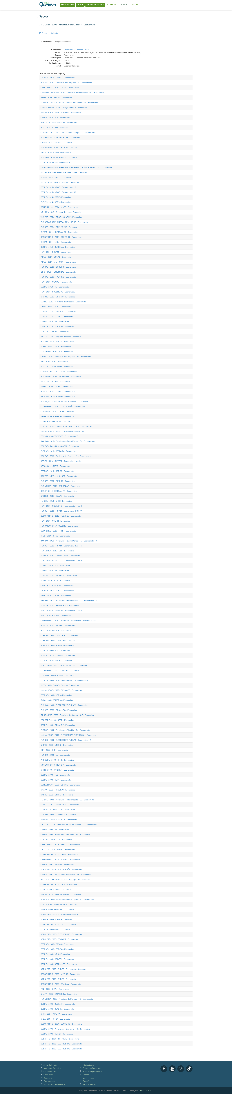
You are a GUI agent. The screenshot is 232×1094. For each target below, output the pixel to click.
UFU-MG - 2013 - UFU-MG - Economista (58, 297)
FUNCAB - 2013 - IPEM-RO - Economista (58, 277)
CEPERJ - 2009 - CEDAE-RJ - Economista (59, 640)
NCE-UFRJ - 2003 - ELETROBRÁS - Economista (61, 1044)
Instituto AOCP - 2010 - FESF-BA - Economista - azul (63, 431)
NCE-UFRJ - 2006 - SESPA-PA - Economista (59, 914)
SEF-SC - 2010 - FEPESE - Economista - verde (61, 461)
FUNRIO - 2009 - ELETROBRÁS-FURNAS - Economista (64, 705)
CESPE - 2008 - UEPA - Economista (56, 780)
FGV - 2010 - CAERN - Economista (55, 521)
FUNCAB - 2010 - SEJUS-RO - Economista (59, 576)
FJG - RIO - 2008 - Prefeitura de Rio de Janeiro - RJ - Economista (69, 825)
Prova (44, 33)
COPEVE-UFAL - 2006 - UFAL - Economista (59, 904)
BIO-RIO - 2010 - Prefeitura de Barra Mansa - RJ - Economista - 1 (69, 441)
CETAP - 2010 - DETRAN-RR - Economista (59, 491)
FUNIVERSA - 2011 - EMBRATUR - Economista (61, 376)
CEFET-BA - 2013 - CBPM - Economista (57, 327)
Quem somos (88, 1078)
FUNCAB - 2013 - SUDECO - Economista (58, 267)
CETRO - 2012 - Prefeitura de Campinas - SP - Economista (66, 356)
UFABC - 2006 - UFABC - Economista (56, 919)
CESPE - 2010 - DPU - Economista (55, 566)
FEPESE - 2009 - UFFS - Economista (56, 695)
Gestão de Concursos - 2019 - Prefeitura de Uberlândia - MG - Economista (72, 93)
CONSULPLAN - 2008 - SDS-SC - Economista (60, 785)
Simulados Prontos (95, 4)
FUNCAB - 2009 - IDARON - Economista (58, 655)
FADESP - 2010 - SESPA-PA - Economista (58, 451)
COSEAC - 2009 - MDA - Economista (56, 660)
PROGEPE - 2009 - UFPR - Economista (57, 720)
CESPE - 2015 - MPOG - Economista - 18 (58, 187)
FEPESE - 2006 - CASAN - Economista (57, 944)
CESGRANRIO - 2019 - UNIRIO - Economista (60, 88)
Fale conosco (49, 1081)
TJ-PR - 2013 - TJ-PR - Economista (56, 307)
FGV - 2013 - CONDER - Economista (56, 282)
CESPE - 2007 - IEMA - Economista (56, 889)
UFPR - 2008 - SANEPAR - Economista (57, 770)
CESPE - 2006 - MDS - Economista (55, 954)
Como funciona (50, 1071)
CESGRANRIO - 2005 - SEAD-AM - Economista (61, 984)
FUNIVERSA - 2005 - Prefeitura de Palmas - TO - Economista (67, 999)
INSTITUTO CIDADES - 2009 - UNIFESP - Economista (64, 665)
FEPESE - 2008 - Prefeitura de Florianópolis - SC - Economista (67, 800)
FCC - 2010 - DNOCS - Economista (56, 630)
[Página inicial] (47, 5)
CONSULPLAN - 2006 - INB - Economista (58, 924)
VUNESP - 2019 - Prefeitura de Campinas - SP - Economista (66, 83)
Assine (135, 4)
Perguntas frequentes (92, 1068)
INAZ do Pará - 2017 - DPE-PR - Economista (60, 147)
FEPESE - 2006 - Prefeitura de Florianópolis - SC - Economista (67, 899)
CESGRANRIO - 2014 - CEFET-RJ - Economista (61, 237)
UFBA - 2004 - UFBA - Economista (55, 1019)
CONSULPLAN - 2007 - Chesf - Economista (59, 854)
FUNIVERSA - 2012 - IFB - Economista (57, 351)
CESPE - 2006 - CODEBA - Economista (57, 959)
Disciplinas (48, 1078)
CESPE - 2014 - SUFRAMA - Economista (58, 247)
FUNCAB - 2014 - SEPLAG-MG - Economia (59, 227)
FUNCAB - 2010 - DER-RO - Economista (58, 481)
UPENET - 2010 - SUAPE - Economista (57, 496)
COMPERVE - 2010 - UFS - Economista (57, 411)
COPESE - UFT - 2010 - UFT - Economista (59, 476)
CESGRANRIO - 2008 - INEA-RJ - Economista (60, 845)
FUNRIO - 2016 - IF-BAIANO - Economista (59, 157)
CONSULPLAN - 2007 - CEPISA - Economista (60, 884)
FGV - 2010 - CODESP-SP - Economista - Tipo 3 (61, 561)
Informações (47, 42)
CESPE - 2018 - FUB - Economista (55, 117)
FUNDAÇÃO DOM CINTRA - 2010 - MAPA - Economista (64, 401)
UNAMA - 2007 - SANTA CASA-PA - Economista (61, 894)
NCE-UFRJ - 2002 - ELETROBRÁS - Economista (61, 1049)
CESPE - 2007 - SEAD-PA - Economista (57, 864)
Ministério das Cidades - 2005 (76, 50)
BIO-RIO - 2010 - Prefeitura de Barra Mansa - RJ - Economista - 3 (69, 541)
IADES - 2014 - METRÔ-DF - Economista (58, 262)
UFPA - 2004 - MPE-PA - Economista (56, 1014)
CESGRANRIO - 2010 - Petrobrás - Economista (61, 516)
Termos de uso (89, 1084)
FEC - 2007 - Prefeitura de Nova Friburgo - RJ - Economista (66, 879)
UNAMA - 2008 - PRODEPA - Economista (58, 790)
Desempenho (67, 4)
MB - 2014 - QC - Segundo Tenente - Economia (61, 212)
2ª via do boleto (50, 1065)
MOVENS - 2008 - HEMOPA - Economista (58, 765)
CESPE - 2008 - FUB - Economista (55, 775)
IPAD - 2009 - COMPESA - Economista (57, 700)
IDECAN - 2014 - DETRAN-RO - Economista (59, 232)
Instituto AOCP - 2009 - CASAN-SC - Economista (61, 690)
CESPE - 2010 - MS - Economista (55, 571)
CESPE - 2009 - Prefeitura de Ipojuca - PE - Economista (64, 680)
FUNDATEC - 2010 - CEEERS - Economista (59, 526)
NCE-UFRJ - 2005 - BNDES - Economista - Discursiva (63, 969)
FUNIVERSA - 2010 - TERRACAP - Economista (61, 486)
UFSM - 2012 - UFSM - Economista (56, 347)
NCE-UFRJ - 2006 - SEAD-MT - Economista (59, 939)
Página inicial (88, 1065)
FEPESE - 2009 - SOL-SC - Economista (57, 645)
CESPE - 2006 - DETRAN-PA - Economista (59, 964)
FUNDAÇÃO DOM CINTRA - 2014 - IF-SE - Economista (64, 222)
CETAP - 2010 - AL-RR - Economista (56, 421)
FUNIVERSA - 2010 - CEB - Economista (57, 551)
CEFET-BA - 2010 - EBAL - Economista (57, 586)
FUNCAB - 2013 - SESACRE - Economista (58, 312)
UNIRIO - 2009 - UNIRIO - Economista (57, 745)
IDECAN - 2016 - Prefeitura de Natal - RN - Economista (64, 172)
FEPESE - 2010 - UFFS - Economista (56, 501)
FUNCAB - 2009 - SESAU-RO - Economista (59, 710)
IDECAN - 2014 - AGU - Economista (56, 242)
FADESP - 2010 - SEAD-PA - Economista (58, 396)
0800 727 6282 (146, 1091)
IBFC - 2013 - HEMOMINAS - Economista (58, 272)
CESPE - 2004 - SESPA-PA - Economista (58, 1004)
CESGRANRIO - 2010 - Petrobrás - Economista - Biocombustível (68, 620)
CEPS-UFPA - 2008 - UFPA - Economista (58, 810)
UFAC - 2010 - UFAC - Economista (55, 466)
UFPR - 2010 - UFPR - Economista (55, 581)
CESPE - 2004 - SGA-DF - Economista (57, 1034)
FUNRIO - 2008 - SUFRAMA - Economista (58, 815)
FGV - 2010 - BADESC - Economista (56, 615)
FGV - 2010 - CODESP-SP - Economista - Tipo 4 (61, 506)
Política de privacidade (92, 1071)
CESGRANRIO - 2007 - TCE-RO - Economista (60, 859)
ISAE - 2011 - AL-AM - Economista (55, 381)
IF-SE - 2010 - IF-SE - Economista (55, 536)
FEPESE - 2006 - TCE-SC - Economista (57, 949)
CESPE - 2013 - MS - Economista (55, 322)
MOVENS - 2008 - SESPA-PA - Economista (59, 820)
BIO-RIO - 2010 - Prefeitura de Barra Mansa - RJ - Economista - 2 (69, 600)
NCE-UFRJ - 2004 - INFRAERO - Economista (60, 1039)
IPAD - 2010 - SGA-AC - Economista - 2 (57, 596)
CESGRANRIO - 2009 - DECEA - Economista (60, 670)
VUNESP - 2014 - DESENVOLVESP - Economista (61, 217)
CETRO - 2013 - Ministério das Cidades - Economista (63, 302)
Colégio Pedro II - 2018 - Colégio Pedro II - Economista (64, 107)
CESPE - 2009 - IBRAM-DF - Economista (58, 725)
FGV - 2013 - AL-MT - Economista (55, 332)
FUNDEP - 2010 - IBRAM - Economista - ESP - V (61, 546)
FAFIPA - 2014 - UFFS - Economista (56, 202)
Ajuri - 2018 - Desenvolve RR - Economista (59, 122)
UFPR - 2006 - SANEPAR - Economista (57, 909)
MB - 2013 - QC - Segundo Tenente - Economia (61, 337)
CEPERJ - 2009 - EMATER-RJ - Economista (59, 635)
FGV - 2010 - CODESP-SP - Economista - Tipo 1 (61, 436)
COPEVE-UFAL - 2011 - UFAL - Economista (59, 371)
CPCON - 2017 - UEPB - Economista (56, 142)
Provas (80, 4)
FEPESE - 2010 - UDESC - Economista (57, 591)
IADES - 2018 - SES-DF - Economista (56, 98)
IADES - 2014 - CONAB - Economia (56, 257)
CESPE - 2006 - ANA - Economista (55, 929)
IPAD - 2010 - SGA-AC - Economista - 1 (57, 416)
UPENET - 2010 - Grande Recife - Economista (60, 556)
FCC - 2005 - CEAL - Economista (55, 989)
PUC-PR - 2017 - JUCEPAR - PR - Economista (60, 137)
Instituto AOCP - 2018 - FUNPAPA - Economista (61, 112)
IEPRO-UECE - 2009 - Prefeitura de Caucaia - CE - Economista (67, 715)
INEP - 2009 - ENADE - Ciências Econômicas (60, 685)
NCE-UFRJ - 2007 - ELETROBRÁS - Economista (61, 869)
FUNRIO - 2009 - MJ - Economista (55, 755)
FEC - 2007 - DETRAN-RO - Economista (58, 849)
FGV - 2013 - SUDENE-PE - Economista (58, 292)
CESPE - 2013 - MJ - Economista (55, 287)
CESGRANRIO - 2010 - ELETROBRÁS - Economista (63, 406)
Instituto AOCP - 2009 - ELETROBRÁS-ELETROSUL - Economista (69, 735)
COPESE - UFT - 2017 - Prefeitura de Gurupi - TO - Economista (68, 132)
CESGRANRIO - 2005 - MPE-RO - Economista (60, 974)
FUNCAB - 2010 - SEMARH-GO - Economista (60, 605)
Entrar (124, 4)
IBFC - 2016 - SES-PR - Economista (56, 152)
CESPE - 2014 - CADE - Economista (56, 197)
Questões (111, 4)
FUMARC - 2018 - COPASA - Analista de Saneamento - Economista (69, 102)
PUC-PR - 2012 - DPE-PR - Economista (57, 342)
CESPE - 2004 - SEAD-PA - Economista (57, 1009)
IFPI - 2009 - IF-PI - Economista (54, 750)
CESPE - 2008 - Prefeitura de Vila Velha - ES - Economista (65, 835)
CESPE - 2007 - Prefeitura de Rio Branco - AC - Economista (66, 874)
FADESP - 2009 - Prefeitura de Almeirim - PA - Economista (65, 730)
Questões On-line (64, 42)
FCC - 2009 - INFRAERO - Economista (57, 675)
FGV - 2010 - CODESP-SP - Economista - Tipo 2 (61, 610)
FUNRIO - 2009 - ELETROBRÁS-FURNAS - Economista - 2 (66, 740)
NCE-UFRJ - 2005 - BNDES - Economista (58, 979)
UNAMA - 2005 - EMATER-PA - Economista (59, 994)
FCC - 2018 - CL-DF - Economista (55, 127)
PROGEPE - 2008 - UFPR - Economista (57, 760)
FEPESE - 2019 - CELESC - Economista (58, 78)
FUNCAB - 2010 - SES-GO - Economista (58, 625)
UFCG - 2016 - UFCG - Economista (56, 177)
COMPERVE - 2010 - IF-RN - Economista (58, 531)
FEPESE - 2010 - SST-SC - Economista (57, 471)
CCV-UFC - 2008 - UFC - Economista (56, 840)
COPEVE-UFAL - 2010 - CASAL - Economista (60, 446)
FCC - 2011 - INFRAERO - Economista (57, 366)
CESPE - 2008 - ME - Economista (55, 830)
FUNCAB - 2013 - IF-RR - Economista (57, 317)
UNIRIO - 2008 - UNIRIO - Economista (57, 795)
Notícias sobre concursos (54, 1084)
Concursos (48, 1075)
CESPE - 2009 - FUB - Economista (55, 650)
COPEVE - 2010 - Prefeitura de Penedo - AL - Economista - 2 (66, 426)
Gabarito (54, 33)
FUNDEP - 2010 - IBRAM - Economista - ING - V (61, 511)
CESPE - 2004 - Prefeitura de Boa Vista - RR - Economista (65, 1029)
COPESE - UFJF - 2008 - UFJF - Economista (60, 805)
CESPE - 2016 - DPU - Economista (55, 162)
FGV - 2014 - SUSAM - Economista (55, 252)
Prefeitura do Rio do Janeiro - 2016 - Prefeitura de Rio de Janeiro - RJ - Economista (76, 167)
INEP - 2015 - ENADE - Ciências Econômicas (60, 182)
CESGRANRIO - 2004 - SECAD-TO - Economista (61, 1024)
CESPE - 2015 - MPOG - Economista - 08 (58, 192)
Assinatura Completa (52, 1068)
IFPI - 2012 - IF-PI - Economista (54, 361)
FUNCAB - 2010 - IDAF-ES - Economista (58, 391)
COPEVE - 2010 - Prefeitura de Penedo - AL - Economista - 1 (66, 456)
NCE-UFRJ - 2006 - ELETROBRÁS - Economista (61, 934)
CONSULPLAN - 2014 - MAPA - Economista (59, 207)
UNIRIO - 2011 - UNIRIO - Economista (57, 386)
